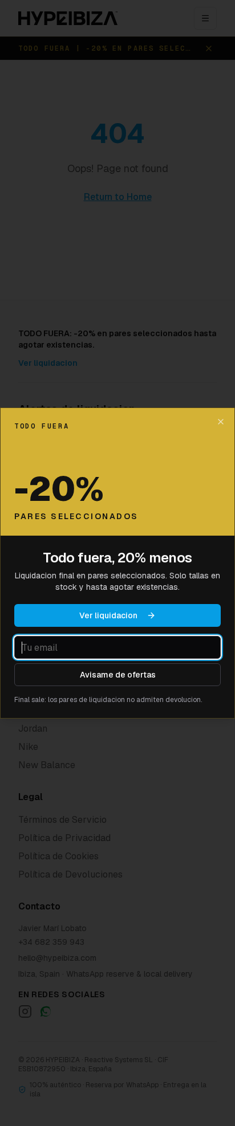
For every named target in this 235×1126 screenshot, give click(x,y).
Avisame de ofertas (118, 675)
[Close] (220, 421)
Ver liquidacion (108, 615)
